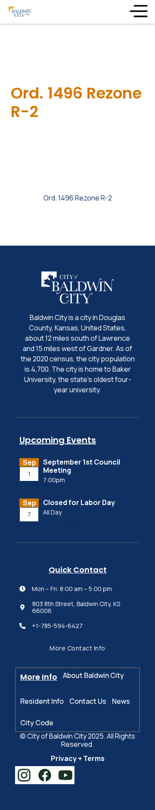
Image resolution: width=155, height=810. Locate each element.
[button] (138, 11)
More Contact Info (77, 648)
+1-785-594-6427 (57, 626)
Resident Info (42, 701)
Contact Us (87, 701)
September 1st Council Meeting (81, 466)
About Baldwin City (93, 675)
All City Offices (63, 521)
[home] (20, 11)
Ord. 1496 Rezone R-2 (77, 198)
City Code (36, 722)
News (121, 701)
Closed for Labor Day (79, 503)
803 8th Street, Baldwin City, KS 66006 (76, 608)
